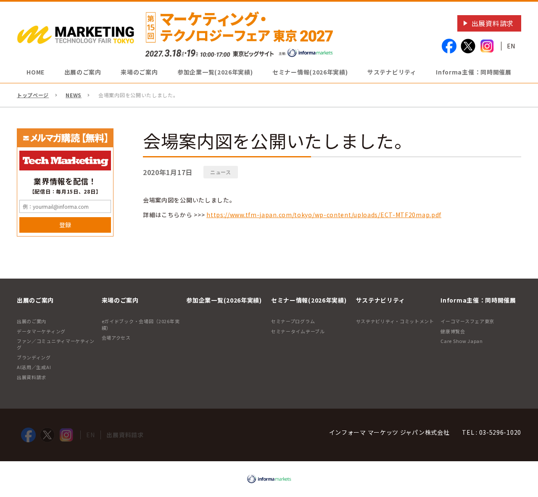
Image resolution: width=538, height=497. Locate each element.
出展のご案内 (31, 321)
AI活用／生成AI (34, 367)
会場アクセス (116, 337)
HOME (35, 72)
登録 (65, 225)
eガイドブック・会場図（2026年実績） (141, 324)
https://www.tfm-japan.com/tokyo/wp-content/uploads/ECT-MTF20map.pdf (323, 214)
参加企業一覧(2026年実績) (215, 72)
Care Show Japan (461, 341)
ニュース (220, 171)
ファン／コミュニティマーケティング (56, 344)
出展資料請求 (493, 23)
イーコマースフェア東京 (467, 321)
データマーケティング (41, 331)
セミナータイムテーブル (298, 331)
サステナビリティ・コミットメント (395, 321)
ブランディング (34, 357)
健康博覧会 (452, 331)
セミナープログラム (293, 321)
